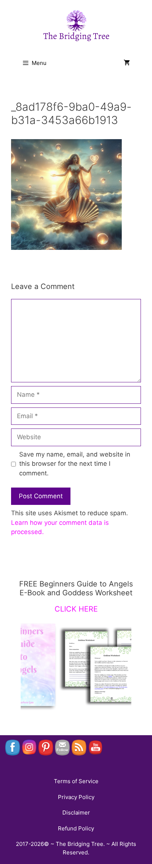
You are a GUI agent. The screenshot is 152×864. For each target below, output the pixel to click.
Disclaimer (76, 812)
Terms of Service (76, 781)
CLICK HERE (76, 609)
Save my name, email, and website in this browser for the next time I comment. (74, 464)
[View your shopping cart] (126, 63)
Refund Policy (76, 828)
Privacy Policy (76, 797)
